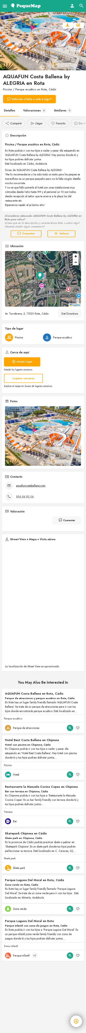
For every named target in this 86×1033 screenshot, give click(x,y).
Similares (62, 110)
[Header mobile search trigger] (81, 5)
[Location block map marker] (40, 276)
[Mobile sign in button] (72, 5)
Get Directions (69, 314)
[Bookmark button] (78, 728)
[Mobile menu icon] (5, 6)
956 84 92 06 (25, 497)
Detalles (9, 110)
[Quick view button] (70, 728)
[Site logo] (26, 6)
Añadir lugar (24, 361)
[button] (43, 279)
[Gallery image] (43, 436)
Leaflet (76, 304)
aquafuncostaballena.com (30, 486)
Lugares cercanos (23, 378)
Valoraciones (34, 110)
